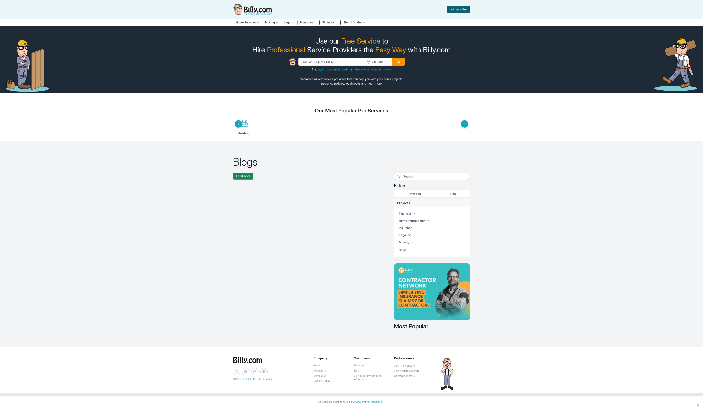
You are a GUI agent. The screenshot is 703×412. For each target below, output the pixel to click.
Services (359, 365)
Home (317, 365)
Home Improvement (412, 221)
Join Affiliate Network (407, 370)
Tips (453, 194)
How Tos (415, 194)
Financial (405, 213)
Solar (402, 250)
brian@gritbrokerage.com (368, 401)
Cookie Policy (321, 380)
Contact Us (320, 375)
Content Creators (404, 375)
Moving (404, 242)
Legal (403, 235)
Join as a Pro (458, 9)
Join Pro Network (404, 365)
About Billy (319, 370)
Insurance (405, 228)
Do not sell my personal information (368, 377)
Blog (356, 370)
